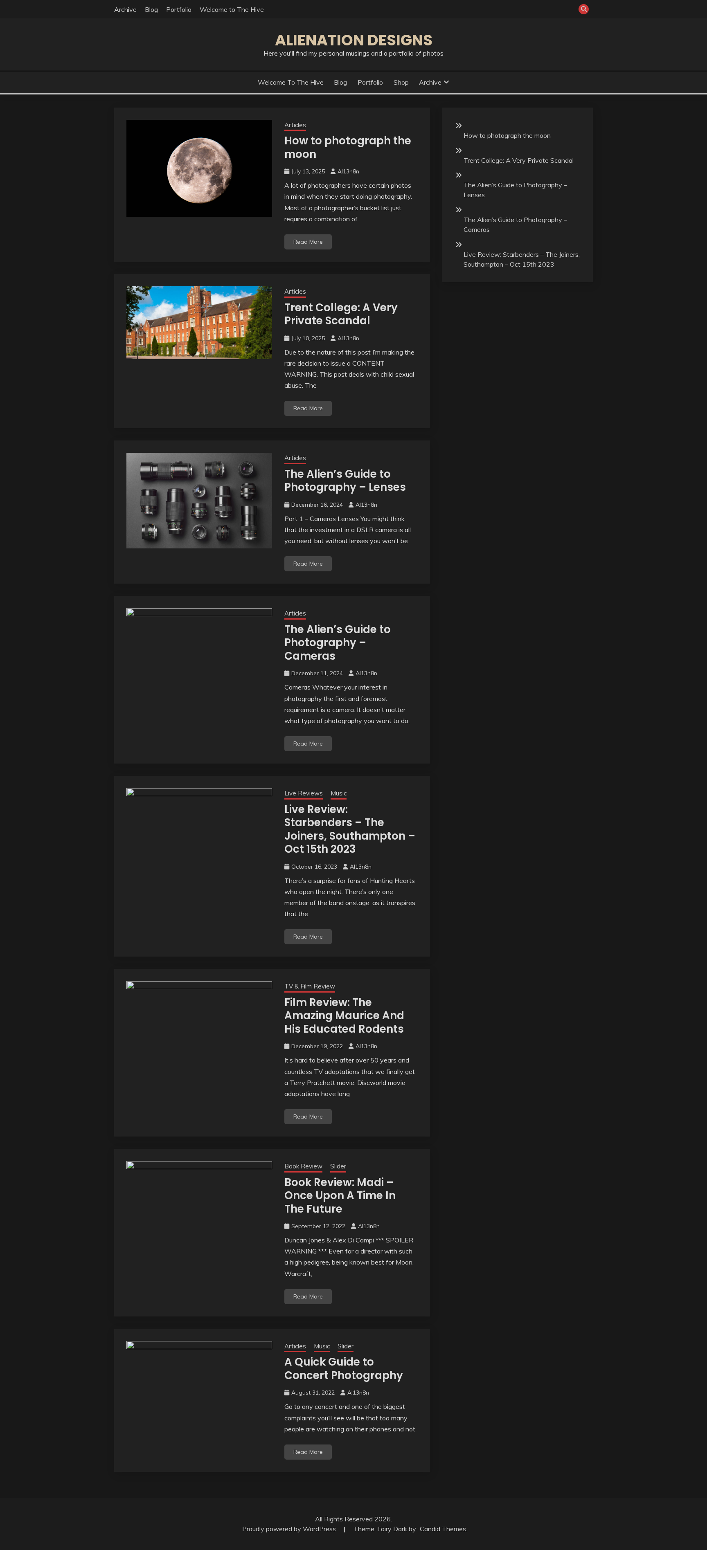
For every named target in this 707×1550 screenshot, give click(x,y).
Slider (338, 1166)
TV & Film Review (309, 986)
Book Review (303, 1166)
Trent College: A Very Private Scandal (341, 314)
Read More (308, 241)
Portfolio (178, 9)
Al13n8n (348, 171)
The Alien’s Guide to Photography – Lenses (345, 481)
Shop (401, 82)
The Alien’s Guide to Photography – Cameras (337, 642)
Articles (295, 125)
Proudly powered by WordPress (290, 1529)
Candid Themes (443, 1529)
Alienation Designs (353, 40)
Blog (151, 9)
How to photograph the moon (347, 147)
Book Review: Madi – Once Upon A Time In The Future (340, 1195)
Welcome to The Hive (232, 9)
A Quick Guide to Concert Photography (343, 1369)
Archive (125, 9)
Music (339, 793)
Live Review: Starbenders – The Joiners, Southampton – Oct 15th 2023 (349, 829)
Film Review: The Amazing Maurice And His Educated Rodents (344, 1015)
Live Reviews (303, 793)
